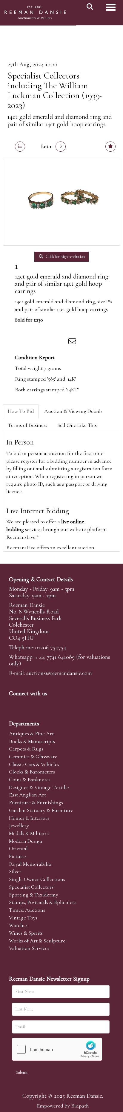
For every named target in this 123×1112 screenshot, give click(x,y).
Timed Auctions (27, 910)
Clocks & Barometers (32, 771)
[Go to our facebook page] (14, 703)
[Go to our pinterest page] (39, 703)
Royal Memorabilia (30, 864)
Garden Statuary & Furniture (41, 810)
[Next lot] (61, 147)
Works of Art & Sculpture (37, 940)
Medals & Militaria (29, 833)
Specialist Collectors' (31, 887)
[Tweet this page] (36, 342)
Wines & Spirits (26, 933)
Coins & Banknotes (29, 779)
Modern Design (25, 841)
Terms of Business (27, 425)
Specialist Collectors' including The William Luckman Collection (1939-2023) (55, 90)
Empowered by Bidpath (63, 1105)
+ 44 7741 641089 (55, 657)
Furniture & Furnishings (36, 802)
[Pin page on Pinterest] (48, 342)
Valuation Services (29, 948)
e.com (59, 673)
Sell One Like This (77, 425)
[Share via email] (73, 342)
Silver (15, 871)
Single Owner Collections (37, 879)
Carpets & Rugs (26, 748)
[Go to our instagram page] (61, 342)
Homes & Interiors (29, 818)
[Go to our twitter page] (27, 703)
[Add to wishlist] (110, 147)
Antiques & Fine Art (31, 733)
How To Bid (21, 411)
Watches (18, 925)
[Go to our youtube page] (52, 703)
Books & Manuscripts (32, 741)
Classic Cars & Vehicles (34, 764)
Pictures (18, 856)
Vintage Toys (23, 917)
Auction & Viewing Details (73, 411)
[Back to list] (20, 147)
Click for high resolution (65, 256)
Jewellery (19, 825)
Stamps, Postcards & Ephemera (43, 902)
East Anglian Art (27, 794)
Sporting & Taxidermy (33, 894)
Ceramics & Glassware (33, 756)
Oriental (18, 848)
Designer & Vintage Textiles (39, 787)
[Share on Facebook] (23, 342)
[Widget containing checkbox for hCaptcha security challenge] (57, 1049)
